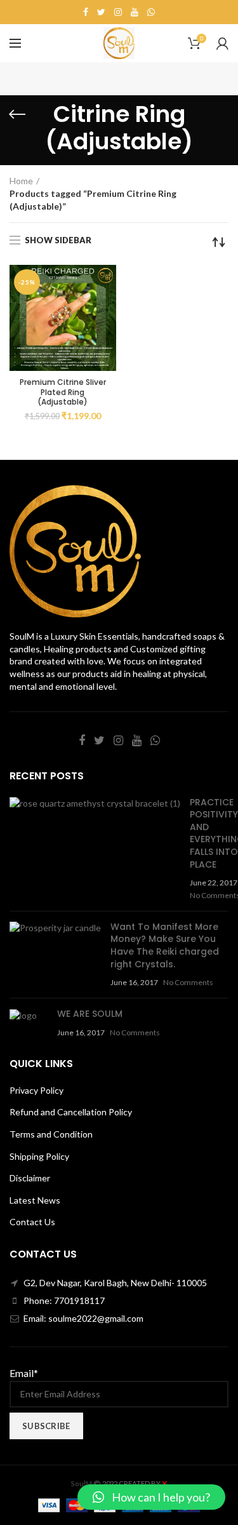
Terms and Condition (51, 1134)
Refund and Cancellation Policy (71, 1111)
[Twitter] (101, 12)
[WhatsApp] (151, 12)
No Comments (188, 982)
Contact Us (32, 1221)
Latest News (35, 1200)
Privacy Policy (36, 1090)
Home (21, 180)
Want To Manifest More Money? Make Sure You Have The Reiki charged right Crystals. (164, 945)
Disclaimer (30, 1177)
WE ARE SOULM (89, 1013)
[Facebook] (86, 12)
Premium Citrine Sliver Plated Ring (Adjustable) (63, 392)
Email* (24, 1373)
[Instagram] (118, 12)
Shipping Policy (39, 1156)
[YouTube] (134, 12)
